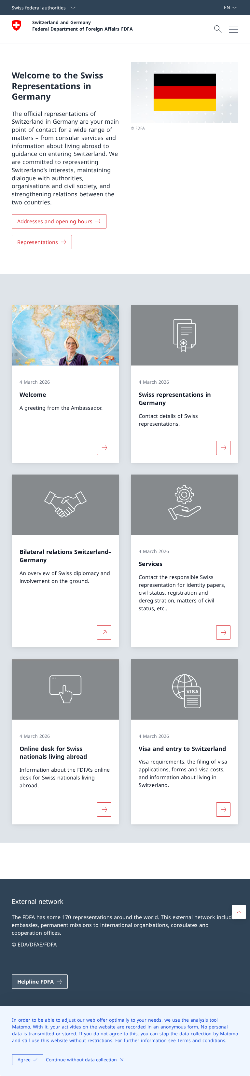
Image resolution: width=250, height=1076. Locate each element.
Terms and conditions (201, 1040)
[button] (239, 912)
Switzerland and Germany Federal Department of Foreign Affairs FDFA (82, 25)
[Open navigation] (233, 29)
